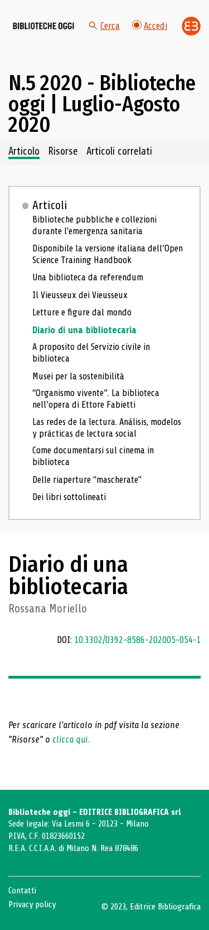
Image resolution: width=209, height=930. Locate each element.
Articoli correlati (119, 151)
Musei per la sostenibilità (78, 376)
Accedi (155, 26)
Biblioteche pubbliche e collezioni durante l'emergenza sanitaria (94, 225)
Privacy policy (32, 904)
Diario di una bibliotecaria (84, 330)
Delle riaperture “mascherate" (87, 479)
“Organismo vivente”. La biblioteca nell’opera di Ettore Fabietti (95, 399)
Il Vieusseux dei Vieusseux (80, 295)
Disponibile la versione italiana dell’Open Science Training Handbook (107, 254)
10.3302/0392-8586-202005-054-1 (137, 640)
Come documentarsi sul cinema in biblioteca (93, 456)
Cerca (110, 26)
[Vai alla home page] (43, 26)
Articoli (49, 205)
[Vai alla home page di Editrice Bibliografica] (191, 26)
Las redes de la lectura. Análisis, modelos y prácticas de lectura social (106, 428)
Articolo (24, 151)
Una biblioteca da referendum (87, 277)
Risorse (63, 151)
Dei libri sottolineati (69, 497)
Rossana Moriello (47, 608)
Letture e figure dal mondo (82, 312)
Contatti (22, 891)
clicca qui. (71, 739)
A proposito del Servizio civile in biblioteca (91, 353)
